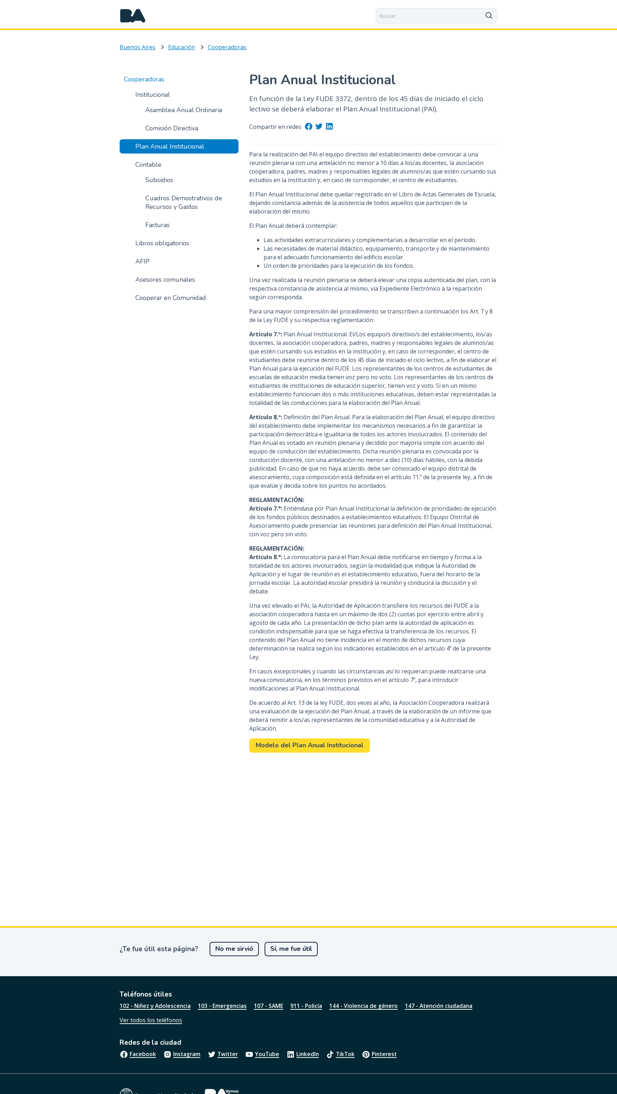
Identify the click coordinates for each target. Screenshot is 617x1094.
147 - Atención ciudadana (438, 1006)
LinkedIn (307, 1054)
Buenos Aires (137, 47)
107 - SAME (268, 1006)
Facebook (143, 1054)
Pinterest (384, 1054)
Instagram (186, 1054)
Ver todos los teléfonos (151, 1020)
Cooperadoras (227, 47)
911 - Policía (306, 1006)
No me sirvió (234, 948)
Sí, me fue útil (291, 948)
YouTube (267, 1054)
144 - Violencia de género (363, 1006)
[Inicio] (133, 15)
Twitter (227, 1054)
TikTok (345, 1054)
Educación (181, 47)
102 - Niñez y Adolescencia (155, 1006)
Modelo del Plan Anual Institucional (309, 745)
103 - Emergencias (222, 1006)
